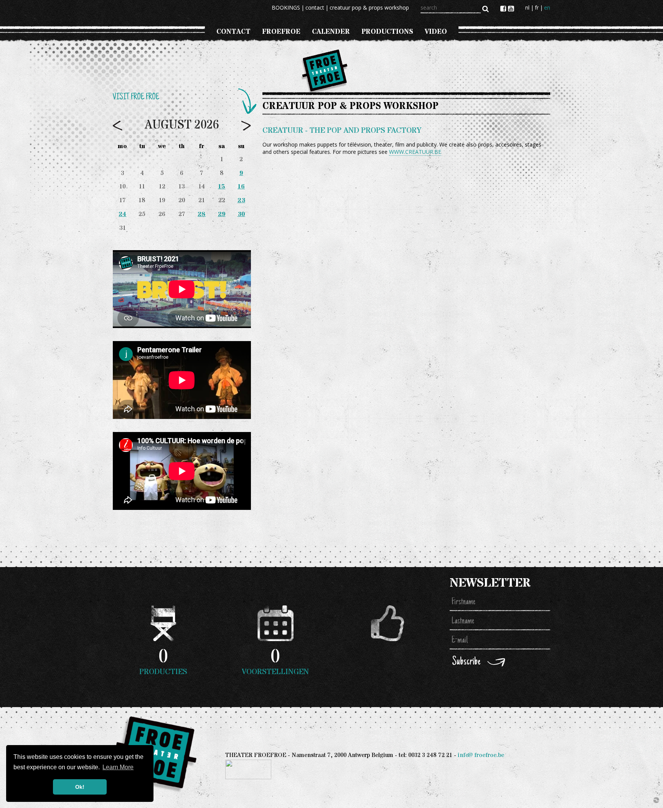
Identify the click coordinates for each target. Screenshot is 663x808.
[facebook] (504, 8)
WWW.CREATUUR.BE (415, 151)
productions (387, 31)
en (547, 7)
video (436, 31)
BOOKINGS (286, 7)
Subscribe (466, 662)
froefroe (281, 31)
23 (241, 200)
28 (202, 214)
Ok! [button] (79, 787)
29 (222, 214)
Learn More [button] (118, 767)
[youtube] (511, 8)
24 (122, 214)
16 (241, 186)
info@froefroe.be (481, 755)
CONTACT (233, 31)
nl (527, 7)
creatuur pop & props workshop (369, 7)
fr (537, 7)
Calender (331, 31)
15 (221, 186)
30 (241, 214)
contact (314, 7)
